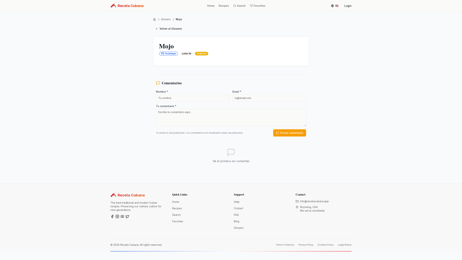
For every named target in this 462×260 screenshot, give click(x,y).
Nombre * (162, 91)
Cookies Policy (326, 244)
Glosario (166, 19)
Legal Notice (345, 244)
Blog (236, 221)
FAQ (236, 214)
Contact (238, 208)
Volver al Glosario (171, 28)
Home (175, 201)
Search (176, 214)
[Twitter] (127, 216)
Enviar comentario (291, 132)
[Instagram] (117, 216)
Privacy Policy (305, 244)
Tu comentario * (166, 106)
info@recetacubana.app (314, 201)
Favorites (177, 221)
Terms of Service (285, 244)
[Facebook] (112, 216)
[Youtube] (122, 216)
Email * (236, 91)
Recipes (177, 208)
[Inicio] (154, 19)
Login (348, 6)
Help (236, 201)
